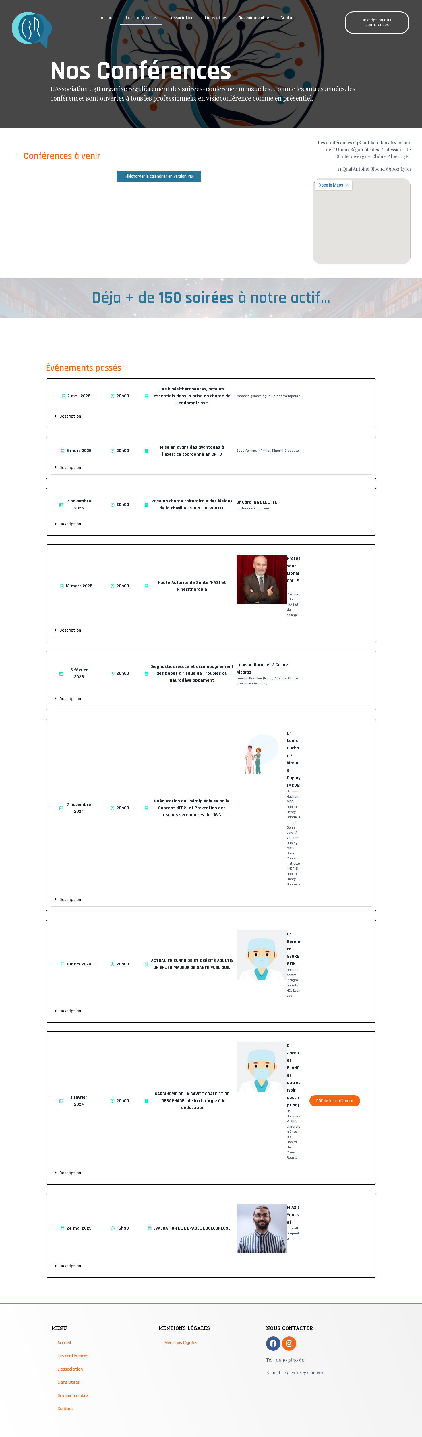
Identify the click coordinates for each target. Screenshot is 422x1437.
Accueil (108, 18)
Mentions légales (180, 1343)
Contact (288, 18)
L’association (180, 18)
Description (70, 416)
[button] (211, 416)
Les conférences (141, 18)
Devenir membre (254, 18)
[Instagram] (289, 1343)
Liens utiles (216, 18)
